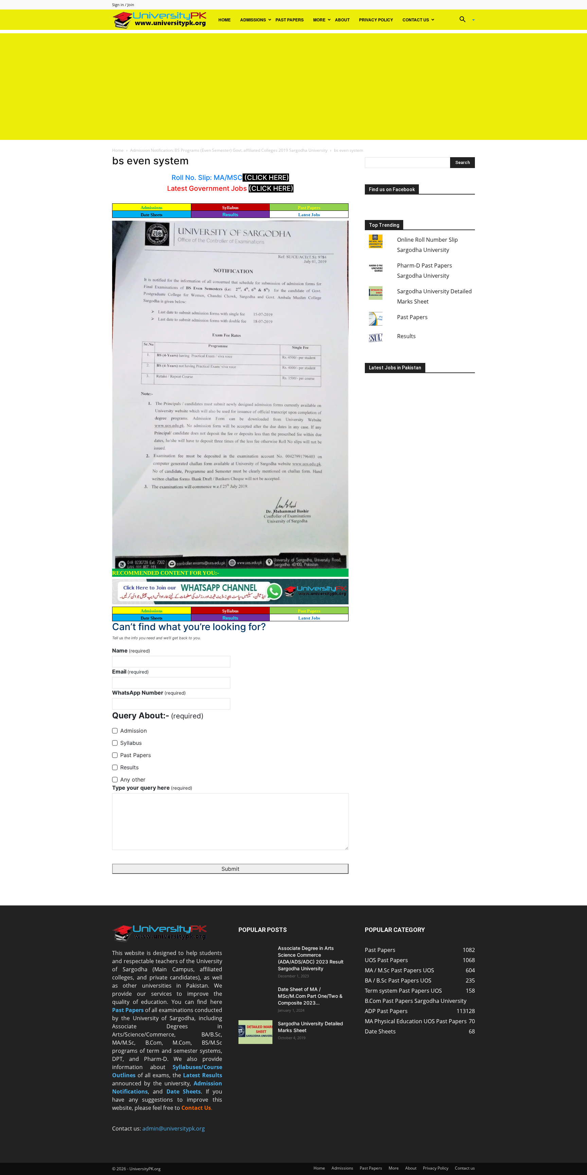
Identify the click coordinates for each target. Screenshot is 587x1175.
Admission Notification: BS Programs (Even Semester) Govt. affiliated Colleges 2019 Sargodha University (228, 150)
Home (224, 20)
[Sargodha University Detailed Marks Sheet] (255, 1032)
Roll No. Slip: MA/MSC (207, 177)
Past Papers (289, 20)
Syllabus (230, 207)
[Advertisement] (293, 80)
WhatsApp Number (149, 692)
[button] (465, 20)
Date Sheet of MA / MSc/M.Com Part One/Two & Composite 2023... (310, 996)
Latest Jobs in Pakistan (395, 367)
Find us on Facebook (392, 189)
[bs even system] (230, 394)
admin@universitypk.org (173, 1128)
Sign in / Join (123, 4)
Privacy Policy (376, 20)
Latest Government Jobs (208, 188)
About (342, 20)
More (319, 20)
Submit (230, 868)
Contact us (416, 20)
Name (131, 650)
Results (230, 214)
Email (130, 671)
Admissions (253, 20)
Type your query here (152, 787)
